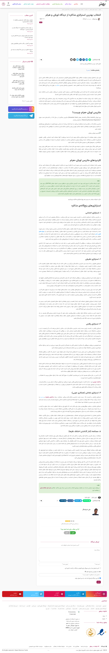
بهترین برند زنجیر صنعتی (84, 608)
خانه (82, 4)
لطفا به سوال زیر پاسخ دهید (93, 572)
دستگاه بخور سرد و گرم (71, 606)
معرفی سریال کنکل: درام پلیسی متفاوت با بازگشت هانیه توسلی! (23, 21)
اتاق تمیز (28, 606)
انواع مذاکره (87, 497)
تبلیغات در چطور (94, 646)
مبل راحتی (34, 606)
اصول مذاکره (94, 497)
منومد (103, 619)
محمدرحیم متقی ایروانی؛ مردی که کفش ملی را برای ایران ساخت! (22, 36)
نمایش (88, 70)
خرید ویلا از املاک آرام (13, 606)
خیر (67, 533)
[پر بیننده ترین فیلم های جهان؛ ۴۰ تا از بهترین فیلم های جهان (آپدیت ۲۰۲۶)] (29, 82)
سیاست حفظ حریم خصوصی (36, 646)
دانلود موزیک (74, 608)
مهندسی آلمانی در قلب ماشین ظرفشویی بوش (22, 43)
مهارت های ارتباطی (29, 4)
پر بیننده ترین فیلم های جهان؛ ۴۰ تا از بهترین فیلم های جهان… (18, 82)
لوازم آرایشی (68, 608)
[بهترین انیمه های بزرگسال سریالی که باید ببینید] (29, 90)
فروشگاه (103, 646)
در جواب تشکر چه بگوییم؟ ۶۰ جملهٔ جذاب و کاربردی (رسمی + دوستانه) (22, 29)
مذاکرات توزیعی (97, 382)
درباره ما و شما (84, 646)
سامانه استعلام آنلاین (90, 606)
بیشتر (8, 5)
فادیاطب (92, 608)
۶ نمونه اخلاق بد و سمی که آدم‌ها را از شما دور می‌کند (22, 50)
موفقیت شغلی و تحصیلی (43, 4)
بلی (73, 533)
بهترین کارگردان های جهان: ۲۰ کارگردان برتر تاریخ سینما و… (17, 96)
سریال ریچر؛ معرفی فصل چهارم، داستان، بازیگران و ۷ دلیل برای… (17, 74)
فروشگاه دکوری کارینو (42, 606)
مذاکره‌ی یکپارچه (49, 397)
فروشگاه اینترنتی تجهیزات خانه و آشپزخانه (56, 606)
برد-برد (42, 397)
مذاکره (41, 22)
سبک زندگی (68, 4)
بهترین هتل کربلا (80, 606)
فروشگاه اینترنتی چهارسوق (101, 608)
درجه (104, 616)
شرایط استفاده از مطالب (59, 646)
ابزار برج (47, 608)
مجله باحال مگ (61, 608)
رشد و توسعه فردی (57, 4)
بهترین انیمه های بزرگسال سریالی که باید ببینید (18, 89)
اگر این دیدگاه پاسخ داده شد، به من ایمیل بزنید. (87, 578)
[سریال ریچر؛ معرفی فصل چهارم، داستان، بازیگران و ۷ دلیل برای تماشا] (29, 75)
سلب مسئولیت (47, 646)
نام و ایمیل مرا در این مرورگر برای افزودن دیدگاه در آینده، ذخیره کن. (82, 568)
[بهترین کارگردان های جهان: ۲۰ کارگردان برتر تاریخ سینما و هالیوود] (29, 97)
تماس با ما (68, 646)
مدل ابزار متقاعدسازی (45, 488)
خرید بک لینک (22, 606)
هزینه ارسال (98, 606)
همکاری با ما (76, 646)
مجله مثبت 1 (53, 608)
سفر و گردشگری (17, 4)
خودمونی (104, 606)
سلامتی (76, 4)
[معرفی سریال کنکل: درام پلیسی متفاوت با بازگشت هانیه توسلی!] (29, 68)
